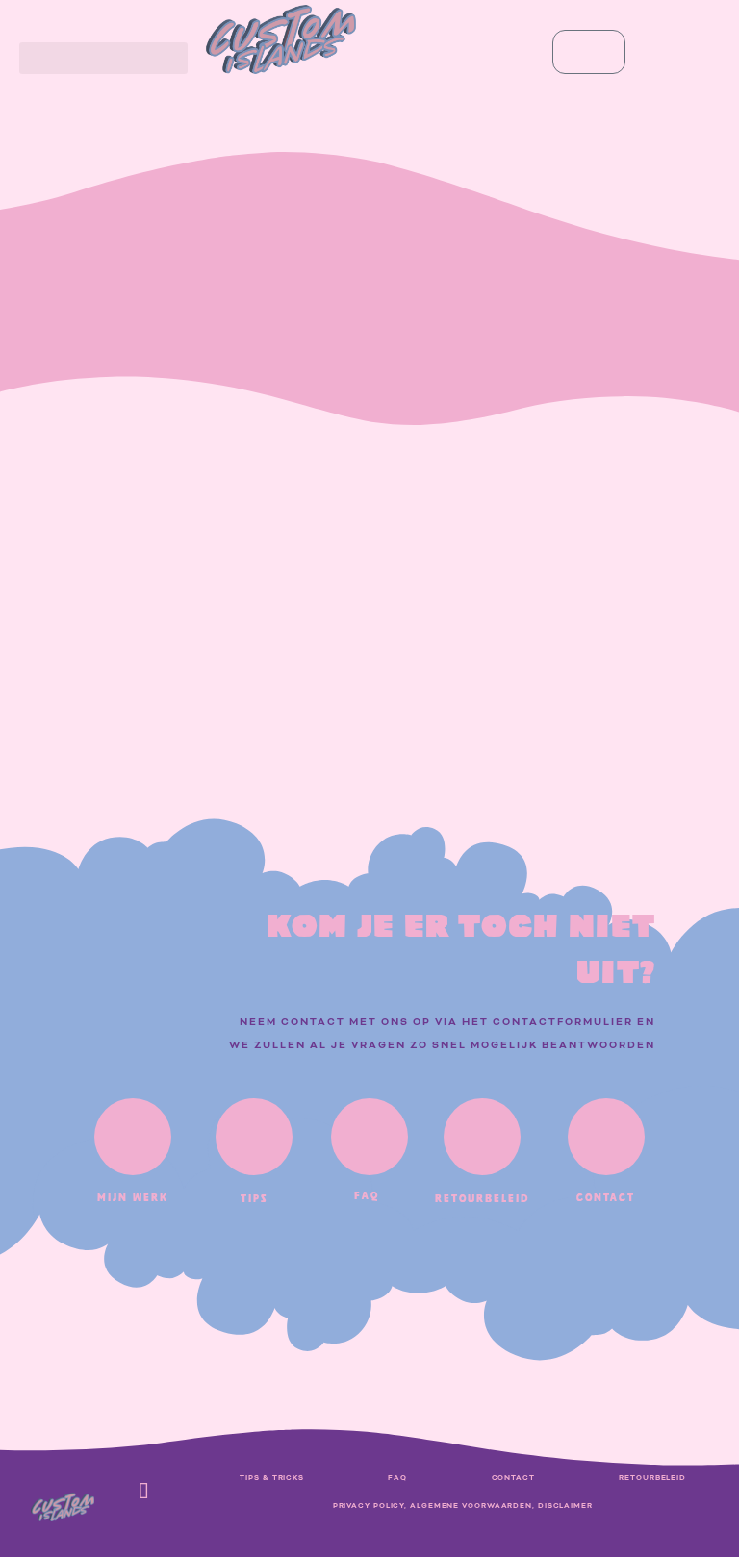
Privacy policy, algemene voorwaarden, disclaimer (463, 1506)
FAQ (397, 1478)
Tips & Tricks (272, 1478)
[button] (103, 58)
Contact (513, 1478)
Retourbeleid (652, 1478)
